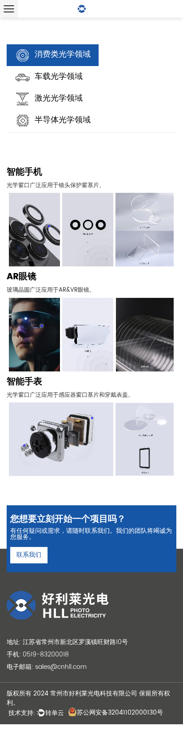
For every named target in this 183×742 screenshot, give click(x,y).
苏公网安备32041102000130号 (120, 712)
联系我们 (28, 555)
